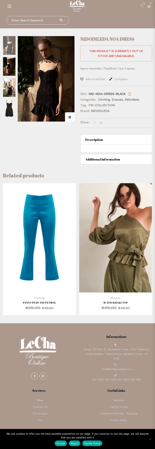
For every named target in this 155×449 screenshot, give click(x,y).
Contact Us (40, 406)
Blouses (115, 297)
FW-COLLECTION (102, 105)
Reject (74, 443)
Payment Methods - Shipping (118, 413)
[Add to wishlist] (44, 248)
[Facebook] (34, 376)
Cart (40, 420)
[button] (9, 6)
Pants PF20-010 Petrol (39, 302)
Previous (10, 44)
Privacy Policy (118, 420)
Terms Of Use (119, 406)
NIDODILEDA (100, 111)
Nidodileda (132, 99)
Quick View (39, 283)
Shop (40, 400)
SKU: (83, 94)
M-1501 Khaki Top (115, 302)
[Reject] (150, 439)
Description (94, 140)
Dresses (117, 99)
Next (10, 111)
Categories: (88, 99)
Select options (34, 248)
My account (40, 413)
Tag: (83, 105)
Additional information (102, 159)
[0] (142, 6)
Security (119, 400)
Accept (61, 443)
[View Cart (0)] (149, 6)
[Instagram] (43, 376)
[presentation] (5, 252)
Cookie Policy (92, 443)
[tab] (116, 140)
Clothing (104, 99)
